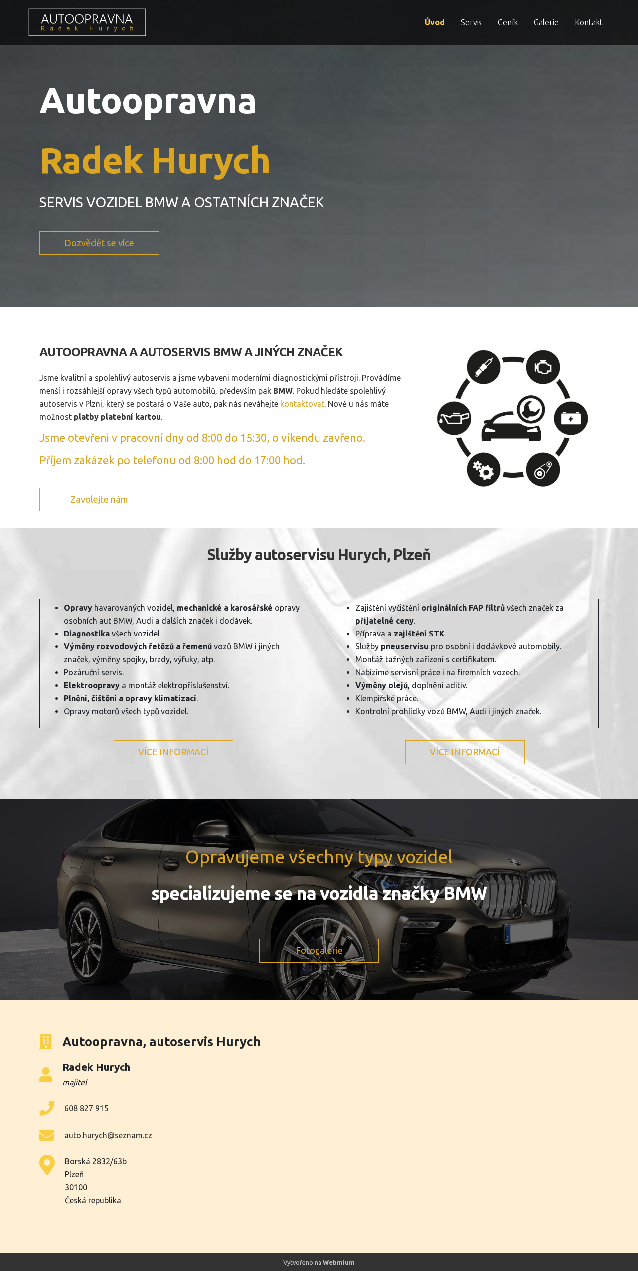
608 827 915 (86, 1108)
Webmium (339, 1262)
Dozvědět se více (99, 243)
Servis (471, 22)
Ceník (508, 22)
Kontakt (589, 22)
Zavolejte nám (99, 499)
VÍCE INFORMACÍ (173, 752)
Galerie (546, 22)
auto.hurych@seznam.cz (108, 1135)
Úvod (435, 22)
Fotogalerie (319, 950)
